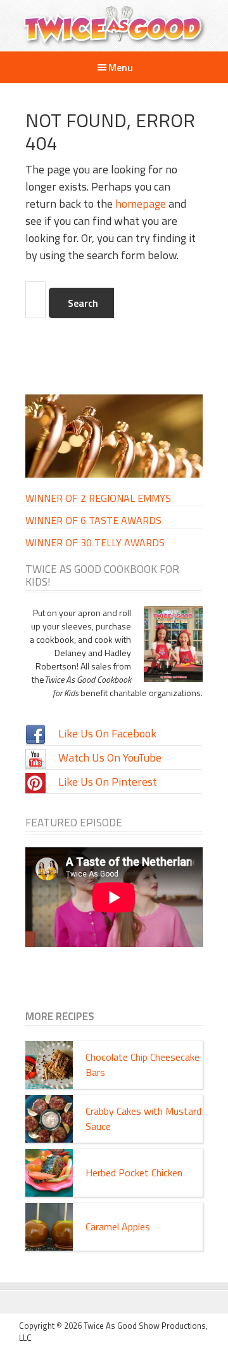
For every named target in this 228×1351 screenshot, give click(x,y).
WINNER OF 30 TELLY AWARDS (95, 542)
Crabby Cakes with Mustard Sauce (143, 1118)
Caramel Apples (118, 1226)
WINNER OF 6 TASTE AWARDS (93, 520)
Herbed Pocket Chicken (134, 1172)
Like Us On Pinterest (107, 781)
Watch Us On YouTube (110, 757)
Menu (120, 67)
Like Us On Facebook (107, 733)
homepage (140, 203)
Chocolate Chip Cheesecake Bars (143, 1064)
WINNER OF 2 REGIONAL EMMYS (98, 498)
